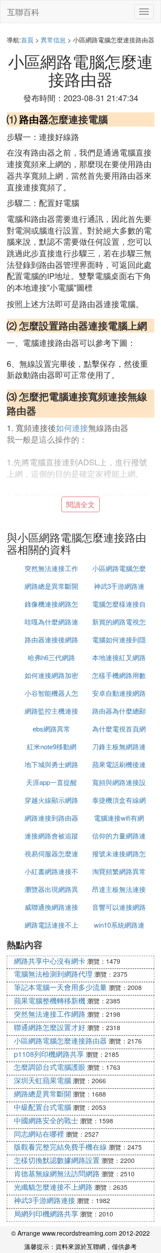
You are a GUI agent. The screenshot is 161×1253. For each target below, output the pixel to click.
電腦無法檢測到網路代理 (53, 974)
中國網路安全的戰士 (46, 1120)
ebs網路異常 (51, 728)
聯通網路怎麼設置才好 (49, 1027)
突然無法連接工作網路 (49, 1014)
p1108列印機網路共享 (49, 1054)
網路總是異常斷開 (51, 586)
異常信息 (53, 39)
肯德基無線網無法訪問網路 (57, 1173)
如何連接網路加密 (51, 675)
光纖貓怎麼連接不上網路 (53, 1187)
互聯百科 (23, 11)
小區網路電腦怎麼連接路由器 (60, 1040)
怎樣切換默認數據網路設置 (57, 1160)
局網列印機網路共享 (46, 1213)
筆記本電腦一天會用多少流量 (60, 987)
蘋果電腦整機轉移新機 (49, 1000)
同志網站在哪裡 (39, 1134)
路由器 (34, 119)
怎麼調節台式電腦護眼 (49, 1067)
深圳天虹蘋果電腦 (42, 1080)
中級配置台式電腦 (42, 1107)
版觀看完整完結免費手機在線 (60, 1147)
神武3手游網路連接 (44, 1200)
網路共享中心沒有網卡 (49, 961)
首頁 (27, 39)
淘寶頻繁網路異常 (119, 871)
